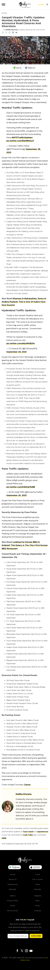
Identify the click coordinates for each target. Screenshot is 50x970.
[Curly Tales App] (14, 867)
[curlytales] (25, 862)
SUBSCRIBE (36, 936)
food (25, 832)
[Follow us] (31, 68)
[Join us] (18, 68)
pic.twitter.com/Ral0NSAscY (20, 141)
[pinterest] (13, 33)
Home (4, 13)
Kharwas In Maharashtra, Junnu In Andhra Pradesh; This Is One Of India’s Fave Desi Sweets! (24, 301)
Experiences (13, 884)
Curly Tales (28, 835)
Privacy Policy (12, 901)
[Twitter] (21, 951)
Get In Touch (37, 879)
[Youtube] (31, 950)
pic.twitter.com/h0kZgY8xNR (20, 487)
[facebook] (3, 33)
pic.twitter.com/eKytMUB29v (20, 343)
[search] (47, 4)
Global (41, 4)
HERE (4, 838)
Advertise (12, 889)
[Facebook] (17, 951)
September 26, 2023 (16, 495)
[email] (16, 33)
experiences (42, 832)
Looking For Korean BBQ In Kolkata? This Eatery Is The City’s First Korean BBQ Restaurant (25, 545)
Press (37, 906)
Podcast (37, 911)
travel (30, 832)
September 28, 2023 (16, 352)
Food (37, 874)
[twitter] (6, 33)
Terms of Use (12, 911)
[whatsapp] (10, 33)
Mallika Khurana (12, 30)
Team (37, 901)
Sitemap (37, 889)
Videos (12, 896)
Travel (37, 884)
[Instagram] (26, 951)
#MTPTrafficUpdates (22, 137)
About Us (12, 879)
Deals (12, 906)
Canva (27, 785)
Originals (37, 896)
